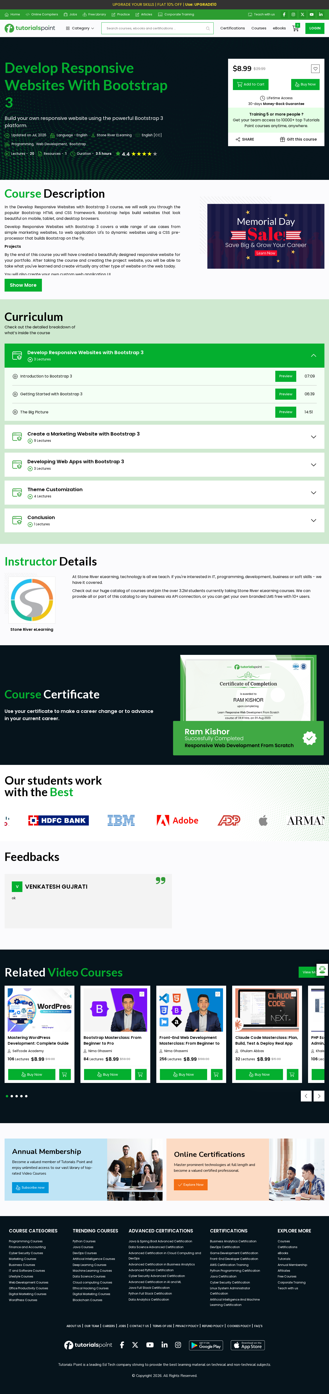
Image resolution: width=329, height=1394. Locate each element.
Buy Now (308, 84)
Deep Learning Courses (89, 1265)
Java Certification (223, 1276)
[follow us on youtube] (150, 1345)
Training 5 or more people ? (276, 114)
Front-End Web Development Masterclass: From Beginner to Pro (189, 1043)
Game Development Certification (234, 1253)
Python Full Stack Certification (150, 1293)
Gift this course (302, 139)
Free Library (97, 14)
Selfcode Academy (28, 1051)
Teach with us (264, 14)
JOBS (122, 1326)
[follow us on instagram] (178, 1345)
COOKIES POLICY (239, 1326)
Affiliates (284, 1271)
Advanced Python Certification (151, 1270)
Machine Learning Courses (92, 1271)
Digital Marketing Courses (27, 1294)
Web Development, (52, 144)
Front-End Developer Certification (234, 1259)
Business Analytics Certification (233, 1241)
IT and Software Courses (27, 1271)
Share (248, 139)
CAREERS (109, 1326)
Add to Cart (254, 84)
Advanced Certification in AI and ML (155, 1282)
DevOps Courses (85, 1253)
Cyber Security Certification (230, 1282)
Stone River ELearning (114, 135)
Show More (23, 285)
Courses (258, 28)
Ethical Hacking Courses (91, 1288)
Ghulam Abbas (252, 1051)
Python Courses (84, 1241)
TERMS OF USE (162, 1326)
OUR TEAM (92, 1326)
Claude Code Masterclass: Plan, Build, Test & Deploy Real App (266, 1040)
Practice (123, 14)
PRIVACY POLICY (187, 1326)
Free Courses (287, 1276)
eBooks (279, 28)
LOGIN (315, 28)
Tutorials (284, 1259)
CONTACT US (139, 1326)
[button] (7, 1096)
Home (15, 14)
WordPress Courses (23, 1300)
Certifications (232, 28)
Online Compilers (44, 14)
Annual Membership (292, 1265)
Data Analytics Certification (149, 1299)
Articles (146, 14)
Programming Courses (26, 1241)
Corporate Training (179, 14)
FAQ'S (258, 1326)
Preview (285, 376)
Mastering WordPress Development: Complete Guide (38, 1040)
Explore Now (194, 1184)
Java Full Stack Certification (149, 1288)
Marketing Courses (22, 1259)
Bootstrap (78, 144)
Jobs (73, 14)
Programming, (23, 144)
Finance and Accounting (27, 1247)
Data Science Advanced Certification (156, 1247)
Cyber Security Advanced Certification (157, 1276)
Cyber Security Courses (26, 1253)
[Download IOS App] (248, 1345)
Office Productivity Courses (28, 1288)
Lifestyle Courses (21, 1276)
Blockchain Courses (87, 1300)
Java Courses (83, 1247)
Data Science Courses (89, 1276)
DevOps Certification (225, 1247)
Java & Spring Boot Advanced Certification (160, 1241)
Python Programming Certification (235, 1271)
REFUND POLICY (213, 1326)
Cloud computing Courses (92, 1282)
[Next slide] (319, 1096)
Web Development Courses (28, 1282)
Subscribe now (33, 1187)
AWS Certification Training (229, 1265)
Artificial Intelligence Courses (94, 1259)
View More (312, 972)
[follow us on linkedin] (165, 1345)
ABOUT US (73, 1326)
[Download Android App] (206, 1345)
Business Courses (22, 1265)
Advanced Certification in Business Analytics (162, 1264)
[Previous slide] (306, 1096)
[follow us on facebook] (122, 1345)
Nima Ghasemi (100, 1051)
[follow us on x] (135, 1345)
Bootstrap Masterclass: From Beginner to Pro (112, 1040)
